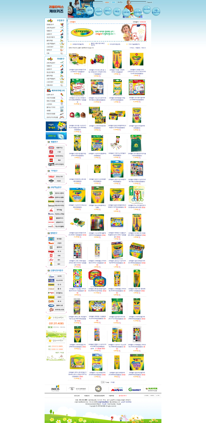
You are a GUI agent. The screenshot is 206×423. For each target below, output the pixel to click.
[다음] (113, 382)
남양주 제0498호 (126, 402)
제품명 (138, 48)
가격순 (132, 48)
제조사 (144, 48)
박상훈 (104, 404)
